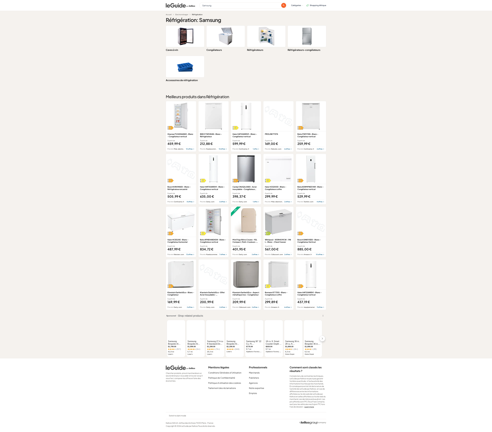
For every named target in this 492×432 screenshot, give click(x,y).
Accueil (169, 14)
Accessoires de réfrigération (182, 80)
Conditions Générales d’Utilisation (224, 372)
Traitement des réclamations (222, 388)
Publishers (254, 377)
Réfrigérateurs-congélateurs (304, 49)
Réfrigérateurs (255, 49)
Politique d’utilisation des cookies (224, 383)
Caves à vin (172, 49)
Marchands (254, 372)
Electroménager (181, 14)
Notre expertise (256, 388)
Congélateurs (214, 49)
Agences (253, 383)
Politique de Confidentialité (221, 377)
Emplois (253, 393)
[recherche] (283, 5)
